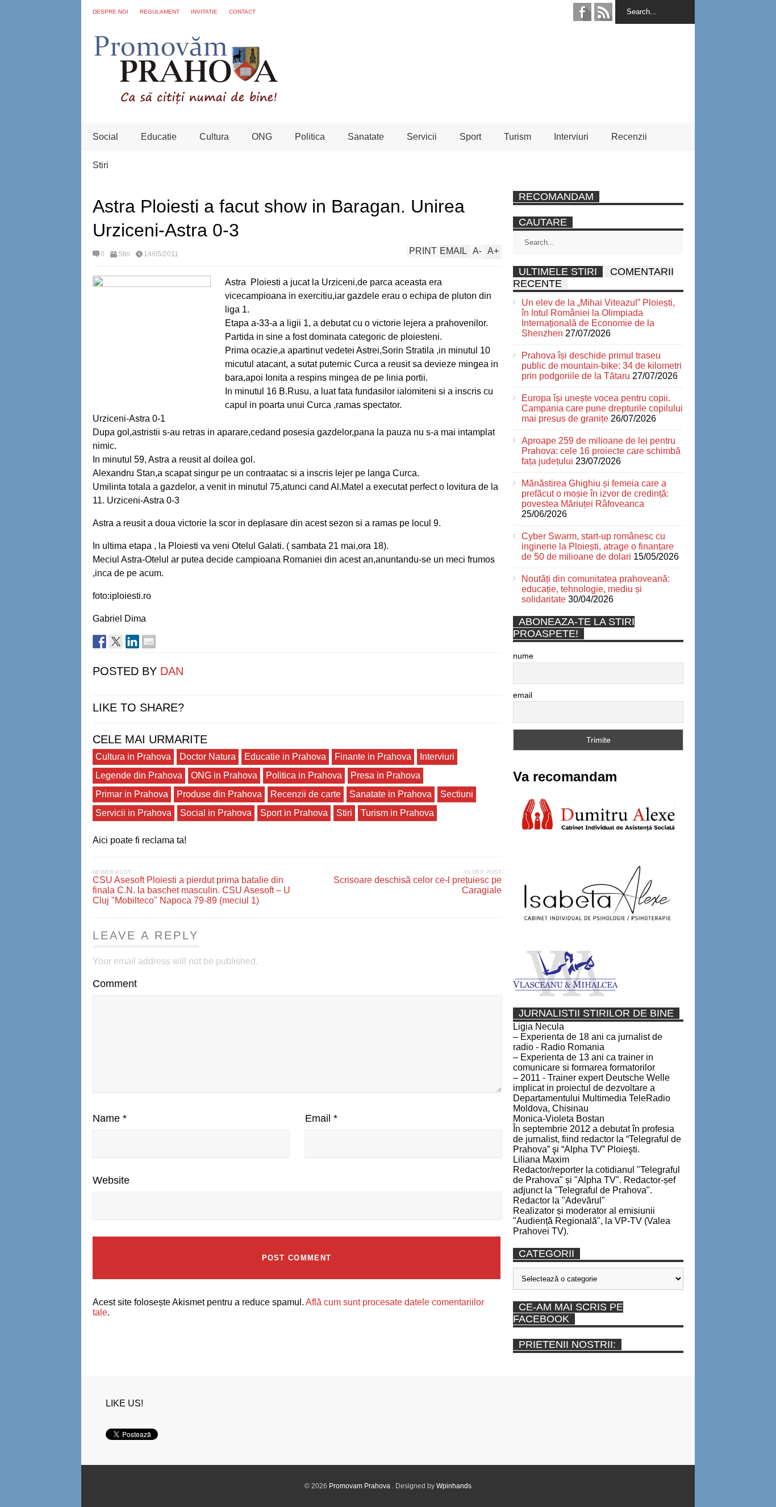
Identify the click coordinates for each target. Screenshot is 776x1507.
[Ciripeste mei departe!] (116, 641)
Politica (310, 136)
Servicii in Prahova (133, 813)
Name (110, 1118)
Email (321, 1118)
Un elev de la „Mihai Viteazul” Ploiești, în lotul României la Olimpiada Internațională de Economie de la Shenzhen (598, 318)
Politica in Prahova (304, 775)
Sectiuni (456, 794)
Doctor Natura (208, 756)
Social (105, 136)
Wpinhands (454, 1486)
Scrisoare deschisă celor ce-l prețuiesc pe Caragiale (417, 885)
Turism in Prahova (397, 813)
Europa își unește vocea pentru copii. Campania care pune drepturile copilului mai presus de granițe (602, 408)
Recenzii (629, 136)
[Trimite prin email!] (149, 641)
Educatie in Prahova (285, 756)
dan (171, 671)
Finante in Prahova (373, 756)
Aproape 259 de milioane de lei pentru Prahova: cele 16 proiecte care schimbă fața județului (601, 451)
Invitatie (204, 12)
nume (523, 655)
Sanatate (366, 136)
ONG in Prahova (224, 775)
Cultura (214, 136)
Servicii (422, 136)
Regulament (160, 12)
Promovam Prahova (360, 1486)
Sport (470, 136)
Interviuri (571, 136)
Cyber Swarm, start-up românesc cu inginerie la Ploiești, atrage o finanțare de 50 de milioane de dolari (597, 546)
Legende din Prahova (138, 775)
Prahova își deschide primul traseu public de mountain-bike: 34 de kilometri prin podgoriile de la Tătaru (601, 366)
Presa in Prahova (385, 775)
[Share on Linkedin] (132, 641)
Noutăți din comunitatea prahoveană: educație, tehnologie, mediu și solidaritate (595, 589)
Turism (517, 136)
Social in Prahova (216, 813)
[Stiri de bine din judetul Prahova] (185, 100)
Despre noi (110, 12)
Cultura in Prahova (133, 756)
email (522, 695)
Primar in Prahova (131, 794)
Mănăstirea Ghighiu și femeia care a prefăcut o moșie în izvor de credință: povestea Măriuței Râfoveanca (595, 493)
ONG (262, 136)
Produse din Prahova (219, 794)
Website (111, 1180)
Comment (115, 983)
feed (603, 12)
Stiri (101, 165)
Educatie (159, 136)
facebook (582, 12)
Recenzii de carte (305, 794)
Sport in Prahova (294, 813)
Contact (242, 12)
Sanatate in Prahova (390, 794)
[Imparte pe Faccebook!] (99, 641)
